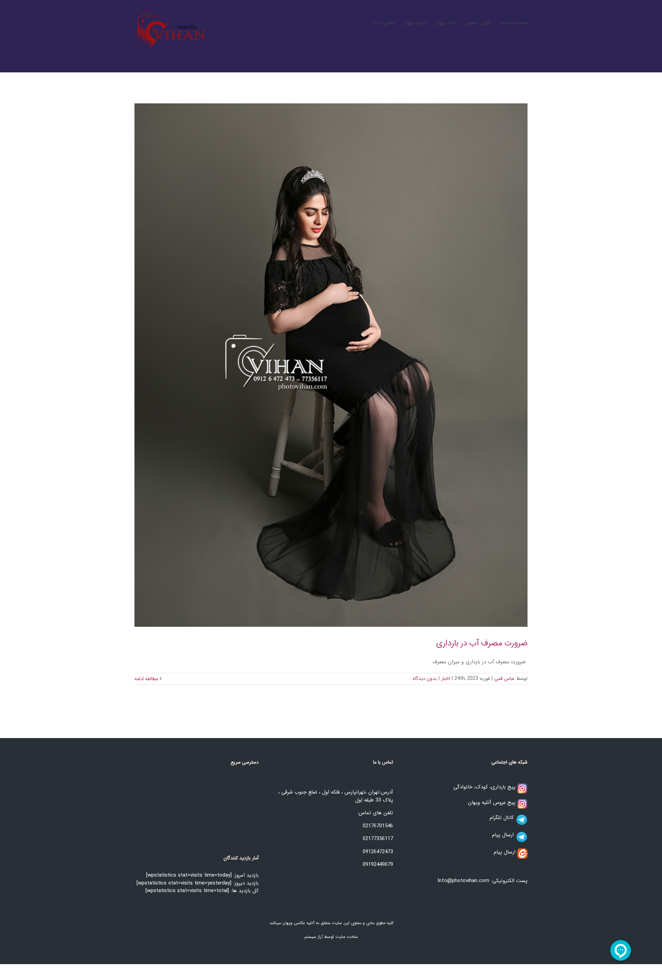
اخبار (445, 678)
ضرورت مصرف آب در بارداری (482, 643)
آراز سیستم (313, 936)
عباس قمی (504, 678)
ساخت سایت (346, 936)
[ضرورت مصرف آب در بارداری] (331, 365)
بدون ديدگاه (425, 678)
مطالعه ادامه (147, 679)
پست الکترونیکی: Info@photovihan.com (483, 881)
